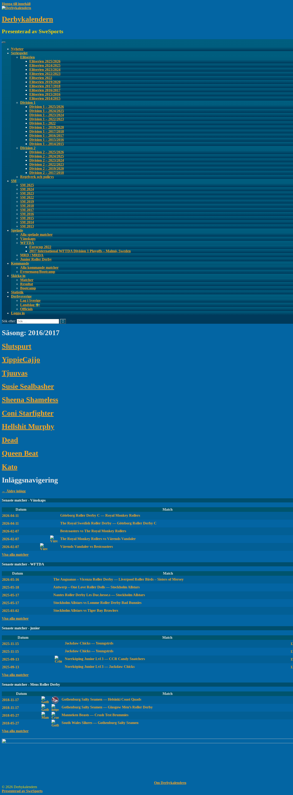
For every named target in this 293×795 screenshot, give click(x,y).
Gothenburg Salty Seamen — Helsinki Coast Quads (101, 699)
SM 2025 (27, 185)
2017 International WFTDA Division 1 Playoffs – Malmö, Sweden (80, 251)
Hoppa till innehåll (16, 4)
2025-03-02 (10, 611)
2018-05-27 (10, 715)
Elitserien (27, 57)
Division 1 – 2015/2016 (46, 140)
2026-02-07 (10, 531)
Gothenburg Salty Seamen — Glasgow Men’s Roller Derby (107, 707)
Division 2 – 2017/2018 (46, 173)
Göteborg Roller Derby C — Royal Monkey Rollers (99, 515)
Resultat (26, 284)
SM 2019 (27, 201)
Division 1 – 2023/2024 (46, 115)
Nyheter (17, 49)
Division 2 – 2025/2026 (46, 152)
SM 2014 (27, 222)
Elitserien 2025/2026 (44, 61)
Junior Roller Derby (36, 259)
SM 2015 (27, 218)
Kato (9, 467)
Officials (26, 309)
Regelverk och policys (37, 177)
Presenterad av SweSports (22, 791)
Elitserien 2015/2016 (44, 94)
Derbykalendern (27, 19)
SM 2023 (27, 193)
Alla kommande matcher (39, 267)
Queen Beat (20, 453)
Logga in (18, 313)
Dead (10, 440)
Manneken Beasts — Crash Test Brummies (94, 715)
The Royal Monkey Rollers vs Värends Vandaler (97, 539)
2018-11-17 (10, 700)
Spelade (17, 230)
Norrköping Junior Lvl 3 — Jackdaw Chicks (99, 667)
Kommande (20, 263)
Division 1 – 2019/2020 (46, 127)
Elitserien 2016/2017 (44, 90)
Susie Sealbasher (28, 386)
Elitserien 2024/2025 (44, 65)
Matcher (26, 280)
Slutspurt (16, 346)
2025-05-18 (10, 587)
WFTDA (27, 243)
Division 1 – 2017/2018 (46, 131)
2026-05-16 (10, 579)
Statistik (17, 292)
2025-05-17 (10, 595)
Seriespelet (19, 53)
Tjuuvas (14, 373)
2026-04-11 (10, 516)
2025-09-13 (10, 659)
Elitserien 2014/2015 (44, 98)
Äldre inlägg (14, 491)
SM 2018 (27, 206)
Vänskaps (27, 239)
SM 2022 (27, 197)
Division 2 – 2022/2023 (46, 164)
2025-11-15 (10, 644)
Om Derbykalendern (170, 783)
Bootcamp (28, 288)
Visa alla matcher (15, 554)
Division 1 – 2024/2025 (46, 111)
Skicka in (18, 276)
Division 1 (27, 102)
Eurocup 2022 (40, 247)
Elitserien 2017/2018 (44, 86)
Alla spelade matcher (36, 234)
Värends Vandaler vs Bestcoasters (86, 546)
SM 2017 (27, 210)
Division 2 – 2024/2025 (46, 156)
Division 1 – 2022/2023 (46, 119)
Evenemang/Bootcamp (37, 272)
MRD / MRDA (31, 255)
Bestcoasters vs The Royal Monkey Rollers (92, 531)
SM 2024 (27, 189)
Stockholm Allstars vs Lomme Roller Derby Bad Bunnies (96, 603)
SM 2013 (27, 226)
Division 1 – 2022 (42, 123)
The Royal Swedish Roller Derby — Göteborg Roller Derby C (108, 523)
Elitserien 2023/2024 (44, 69)
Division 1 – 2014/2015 (46, 144)
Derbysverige (21, 296)
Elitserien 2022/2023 (44, 74)
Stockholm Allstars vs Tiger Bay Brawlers (85, 610)
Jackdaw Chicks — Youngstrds (88, 643)
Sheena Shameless (30, 399)
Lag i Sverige (30, 300)
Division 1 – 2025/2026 (46, 107)
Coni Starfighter (28, 413)
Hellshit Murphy (28, 426)
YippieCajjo (21, 359)
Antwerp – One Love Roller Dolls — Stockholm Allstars (96, 587)
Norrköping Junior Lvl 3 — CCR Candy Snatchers (104, 659)
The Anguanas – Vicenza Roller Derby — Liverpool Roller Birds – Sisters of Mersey (118, 579)
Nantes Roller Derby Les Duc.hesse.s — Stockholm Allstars (98, 595)
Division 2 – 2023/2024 (46, 160)
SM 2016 (27, 214)
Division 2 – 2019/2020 (46, 168)
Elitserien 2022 (40, 78)
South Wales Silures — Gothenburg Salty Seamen (99, 723)
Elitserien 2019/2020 (44, 82)
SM (13, 181)
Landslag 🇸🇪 (30, 305)
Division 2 (27, 148)
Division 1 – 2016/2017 (46, 135)
